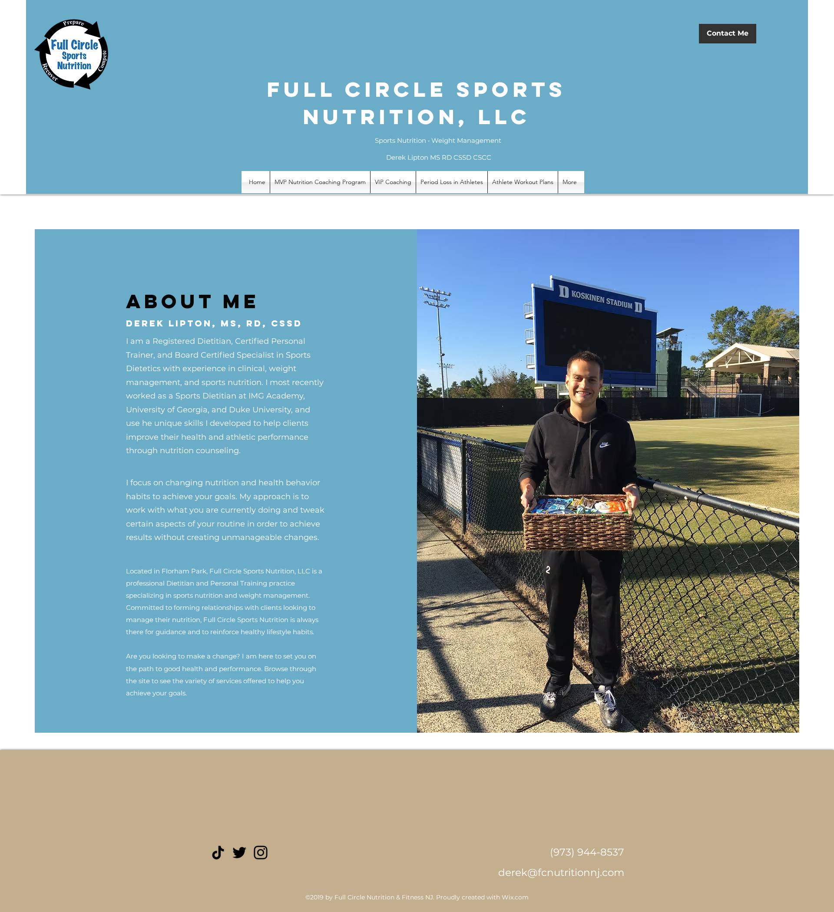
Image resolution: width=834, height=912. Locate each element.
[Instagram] (261, 852)
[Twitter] (239, 852)
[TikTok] (218, 852)
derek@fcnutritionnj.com (561, 872)
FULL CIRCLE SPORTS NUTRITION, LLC (416, 103)
